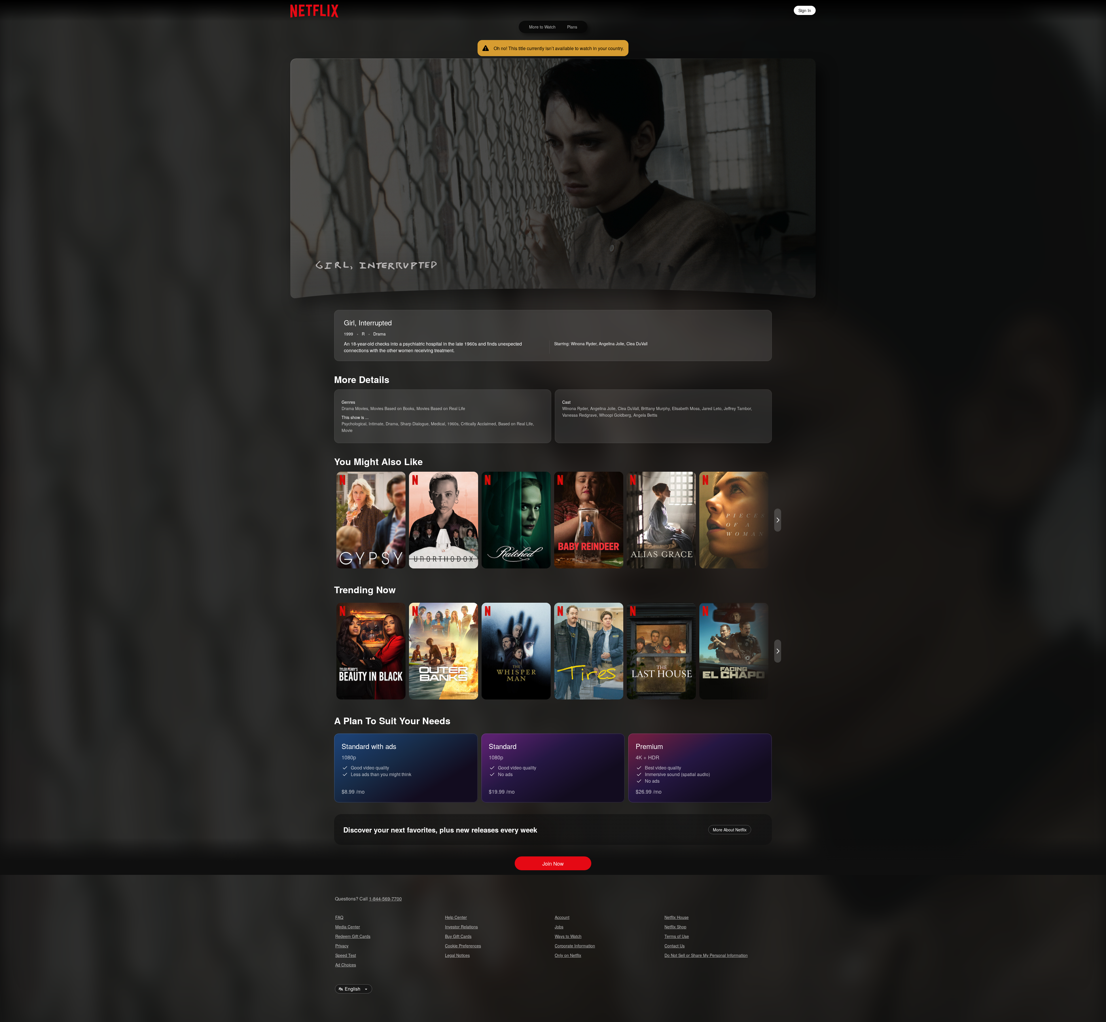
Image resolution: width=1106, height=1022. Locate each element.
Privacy (342, 946)
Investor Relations (461, 927)
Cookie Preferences (463, 946)
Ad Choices (345, 965)
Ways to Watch (568, 936)
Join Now (553, 863)
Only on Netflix (568, 955)
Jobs (559, 927)
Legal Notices (457, 955)
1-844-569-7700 (385, 898)
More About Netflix (730, 830)
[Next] (777, 520)
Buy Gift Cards (458, 936)
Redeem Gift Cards (352, 936)
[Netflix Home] (311, 10)
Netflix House (676, 917)
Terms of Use (676, 936)
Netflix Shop (675, 927)
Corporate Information (575, 946)
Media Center (347, 927)
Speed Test (345, 955)
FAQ (339, 917)
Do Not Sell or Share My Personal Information (706, 955)
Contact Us (674, 946)
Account (562, 917)
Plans (572, 27)
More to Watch (542, 27)
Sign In (804, 10)
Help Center (456, 917)
